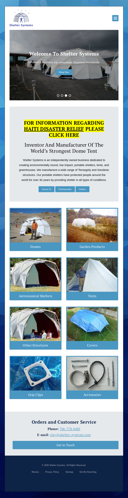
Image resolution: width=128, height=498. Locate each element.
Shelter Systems (57, 465)
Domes (35, 246)
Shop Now (64, 72)
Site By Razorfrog (87, 472)
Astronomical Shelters (35, 296)
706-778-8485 (70, 429)
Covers (92, 345)
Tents (92, 296)
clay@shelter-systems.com (70, 435)
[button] (115, 18)
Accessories (92, 395)
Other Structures (35, 345)
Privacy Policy (52, 472)
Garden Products (92, 246)
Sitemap (69, 472)
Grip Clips (35, 395)
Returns (35, 472)
